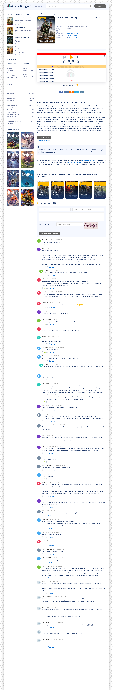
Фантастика (10, 66)
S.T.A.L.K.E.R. (26, 66)
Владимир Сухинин (72, 33)
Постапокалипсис (28, 76)
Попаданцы (10, 70)
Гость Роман (46, 500)
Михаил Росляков (72, 35)
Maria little (45, 302)
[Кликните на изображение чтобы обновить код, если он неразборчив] (91, 226)
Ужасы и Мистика (12, 77)
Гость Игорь (45, 639)
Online (26, 6)
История (9, 84)
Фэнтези (9, 68)
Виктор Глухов (72, 37)
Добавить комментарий (49, 233)
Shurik (44, 248)
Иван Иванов (46, 291)
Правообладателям (44, 140)
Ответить (52, 245)
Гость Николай (46, 622)
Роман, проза (11, 75)
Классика (10, 82)
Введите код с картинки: (44, 225)
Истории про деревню (27, 73)
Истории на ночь (28, 70)
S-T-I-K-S (25, 68)
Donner (46, 270)
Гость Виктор (46, 435)
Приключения (11, 79)
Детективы (10, 73)
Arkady (44, 336)
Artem (44, 279)
